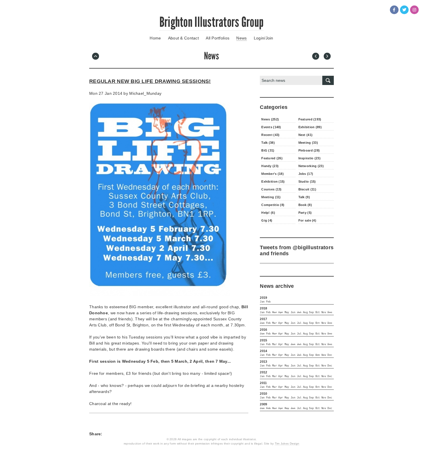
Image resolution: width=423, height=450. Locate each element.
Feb (268, 301)
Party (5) (305, 212)
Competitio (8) (272, 205)
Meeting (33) (308, 142)
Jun (293, 312)
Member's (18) (272, 173)
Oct (317, 312)
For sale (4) (307, 220)
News (241, 38)
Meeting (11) (271, 197)
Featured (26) (272, 158)
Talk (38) (268, 142)
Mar (274, 323)
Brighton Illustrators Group (211, 22)
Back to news (96, 57)
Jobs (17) (305, 173)
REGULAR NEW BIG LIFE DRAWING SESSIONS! (150, 81)
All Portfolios (217, 38)
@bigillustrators (313, 247)
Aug (305, 312)
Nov (323, 312)
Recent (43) (270, 135)
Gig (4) (266, 220)
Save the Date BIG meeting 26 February (316, 57)
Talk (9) (304, 197)
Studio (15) (307, 181)
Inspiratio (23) (309, 158)
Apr (280, 323)
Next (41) (305, 135)
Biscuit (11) (307, 189)
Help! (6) (268, 212)
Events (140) (271, 127)
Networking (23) (311, 166)
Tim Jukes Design (287, 443)
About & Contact (183, 38)
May (287, 312)
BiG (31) (267, 150)
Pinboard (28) (309, 150)
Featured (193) (309, 119)
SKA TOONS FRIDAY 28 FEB (328, 57)
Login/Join (263, 38)
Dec (329, 355)
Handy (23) (270, 166)
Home (155, 38)
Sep (311, 312)
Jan (262, 301)
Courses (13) (271, 189)
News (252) (270, 119)
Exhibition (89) (310, 127)
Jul (299, 323)
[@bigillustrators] (404, 9)
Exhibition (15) (273, 181)
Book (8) (305, 205)
